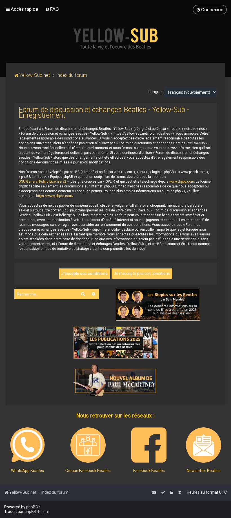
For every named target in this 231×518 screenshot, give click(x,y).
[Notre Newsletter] (203, 445)
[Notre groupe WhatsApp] (27, 445)
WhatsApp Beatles (27, 470)
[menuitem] (52, 9)
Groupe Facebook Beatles (88, 470)
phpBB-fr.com (37, 511)
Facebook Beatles (149, 470)
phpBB (32, 507)
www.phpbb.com (181, 181)
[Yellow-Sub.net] (115, 38)
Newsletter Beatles (204, 470)
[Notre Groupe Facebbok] (88, 445)
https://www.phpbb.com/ (55, 196)
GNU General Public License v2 (42, 181)
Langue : (155, 91)
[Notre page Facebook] (148, 445)
